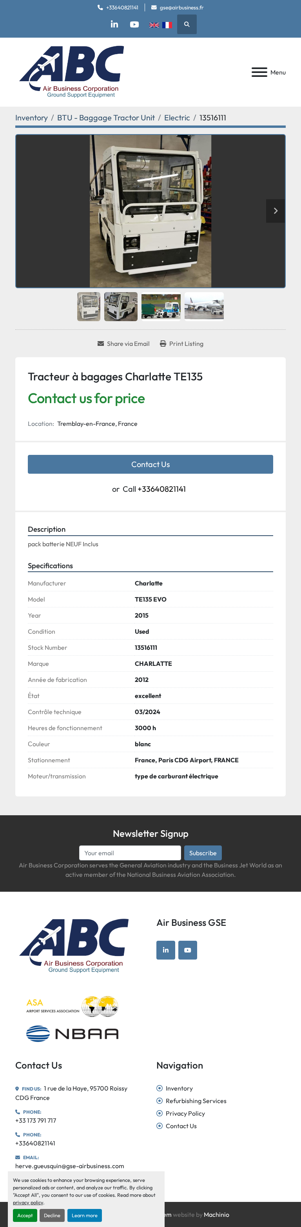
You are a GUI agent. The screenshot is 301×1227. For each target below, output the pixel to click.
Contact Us (150, 464)
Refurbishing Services (196, 1101)
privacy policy (28, 1202)
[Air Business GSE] (73, 945)
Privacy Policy (185, 1113)
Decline (52, 1215)
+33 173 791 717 (35, 1120)
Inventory (179, 1088)
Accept (25, 1215)
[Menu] (259, 72)
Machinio (216, 1214)
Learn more (85, 1215)
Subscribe (203, 853)
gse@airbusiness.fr (182, 7)
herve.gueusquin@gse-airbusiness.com (69, 1166)
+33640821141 (122, 7)
